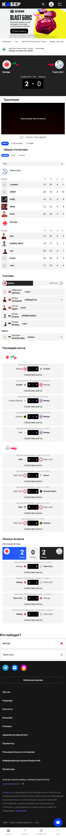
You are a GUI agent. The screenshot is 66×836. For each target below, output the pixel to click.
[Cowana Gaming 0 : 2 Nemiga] (15, 63)
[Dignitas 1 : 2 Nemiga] (14, 63)
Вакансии (7, 718)
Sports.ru (10, 792)
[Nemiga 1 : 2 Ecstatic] (17, 64)
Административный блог (15, 735)
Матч (5, 143)
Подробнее (21, 811)
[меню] (60, 4)
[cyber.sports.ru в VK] (15, 668)
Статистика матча (33, 375)
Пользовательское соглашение (18, 752)
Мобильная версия (33, 680)
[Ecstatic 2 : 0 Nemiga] (16, 65)
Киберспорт (6, 41)
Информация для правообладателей (21, 760)
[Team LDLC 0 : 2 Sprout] (52, 65)
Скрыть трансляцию (36, 137)
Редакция (7, 700)
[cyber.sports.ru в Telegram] (6, 668)
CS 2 (16, 41)
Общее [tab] (5, 155)
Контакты (7, 709)
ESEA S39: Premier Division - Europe (34, 41)
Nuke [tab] (14, 155)
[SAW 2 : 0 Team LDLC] (53, 65)
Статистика (17, 143)
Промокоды (8, 769)
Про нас (6, 692)
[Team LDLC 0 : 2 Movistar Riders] (50, 65)
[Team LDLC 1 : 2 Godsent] (48, 64)
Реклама (7, 726)
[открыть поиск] (43, 4)
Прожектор (8, 743)
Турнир (30, 143)
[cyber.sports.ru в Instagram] (24, 668)
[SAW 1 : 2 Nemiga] (12, 63)
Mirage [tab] (22, 155)
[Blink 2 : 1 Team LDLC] (49, 64)
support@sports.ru (11, 784)
